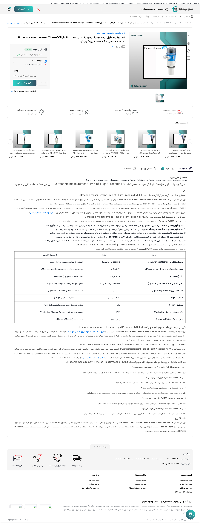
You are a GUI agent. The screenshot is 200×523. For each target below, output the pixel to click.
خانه (190, 23)
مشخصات (127, 168)
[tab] (185, 169)
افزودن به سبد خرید (23, 83)
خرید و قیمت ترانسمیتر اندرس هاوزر (150, 23)
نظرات (166, 168)
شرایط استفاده (140, 484)
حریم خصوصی (140, 480)
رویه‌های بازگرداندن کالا (184, 492)
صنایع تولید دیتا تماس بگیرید (93, 358)
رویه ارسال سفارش (186, 484)
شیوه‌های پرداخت (186, 488)
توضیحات (183, 168)
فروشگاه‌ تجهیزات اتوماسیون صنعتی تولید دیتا (85, 331)
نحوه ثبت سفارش (186, 480)
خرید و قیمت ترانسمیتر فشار (176, 23)
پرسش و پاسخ (146, 168)
